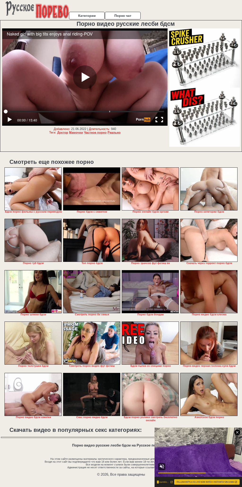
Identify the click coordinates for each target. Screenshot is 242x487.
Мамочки (76, 132)
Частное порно (95, 132)
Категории (87, 16)
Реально (114, 132)
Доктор (62, 132)
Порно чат (122, 16)
